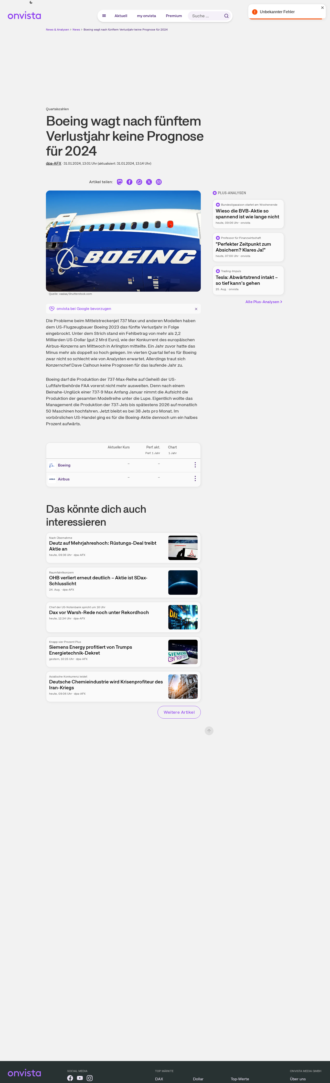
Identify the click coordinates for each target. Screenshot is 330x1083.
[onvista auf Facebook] (70, 1079)
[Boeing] (53, 465)
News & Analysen (57, 30)
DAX (159, 1079)
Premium (174, 15)
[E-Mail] (159, 183)
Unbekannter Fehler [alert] (277, 12)
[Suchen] (226, 16)
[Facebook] (129, 183)
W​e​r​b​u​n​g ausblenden (207, 66)
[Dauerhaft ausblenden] (196, 308)
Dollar (198, 1079)
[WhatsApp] (139, 183)
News (76, 30)
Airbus (64, 479)
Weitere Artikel (179, 712)
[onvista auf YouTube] (80, 1079)
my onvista (146, 15)
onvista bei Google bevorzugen (84, 308)
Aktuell (121, 15)
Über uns (298, 1079)
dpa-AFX (53, 163)
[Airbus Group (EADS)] (53, 479)
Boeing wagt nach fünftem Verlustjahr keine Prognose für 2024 (126, 30)
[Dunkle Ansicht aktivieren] (31, 2)
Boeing (64, 465)
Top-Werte (240, 1079)
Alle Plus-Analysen (262, 301)
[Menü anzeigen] (104, 16)
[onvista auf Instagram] (90, 1079)
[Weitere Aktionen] (195, 464)
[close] (322, 8)
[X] (149, 183)
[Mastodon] (120, 183)
